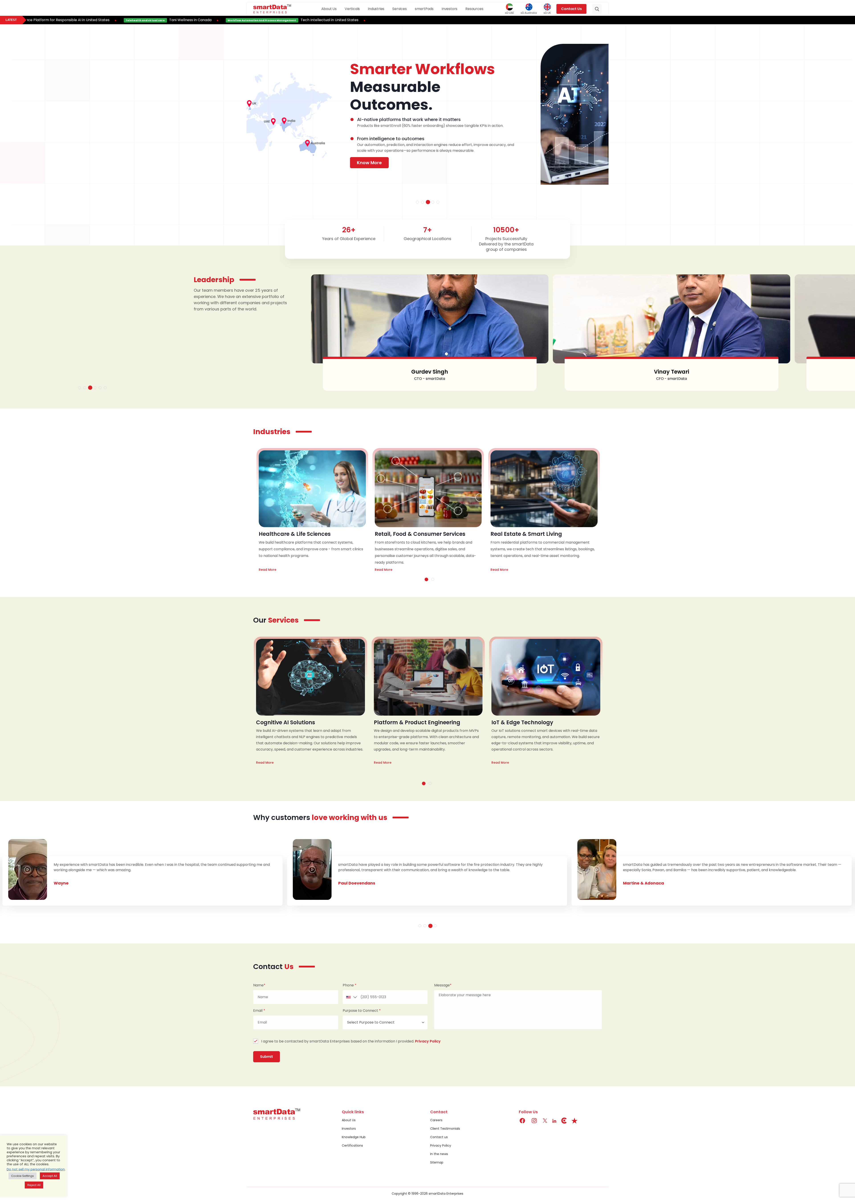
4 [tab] (433, 202)
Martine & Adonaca (75, 883)
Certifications (352, 1145)
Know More (275, 157)
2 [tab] (422, 202)
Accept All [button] (50, 1176)
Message (443, 985)
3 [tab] (427, 202)
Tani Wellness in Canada (101, 19)
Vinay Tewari (429, 371)
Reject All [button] (34, 1185)
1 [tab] (417, 202)
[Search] (597, 9)
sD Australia (529, 12)
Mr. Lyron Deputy (356, 888)
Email (259, 1010)
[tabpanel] (428, 118)
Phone (349, 985)
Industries (376, 8)
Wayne (631, 883)
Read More (267, 569)
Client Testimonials (445, 1128)
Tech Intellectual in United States (241, 19)
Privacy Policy (428, 1041)
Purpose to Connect (362, 1010)
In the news (439, 1154)
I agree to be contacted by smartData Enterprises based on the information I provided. (351, 1041)
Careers (436, 1120)
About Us (329, 8)
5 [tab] (437, 202)
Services (399, 8)
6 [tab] (105, 387)
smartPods (424, 8)
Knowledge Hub (354, 1137)
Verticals (352, 8)
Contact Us (571, 8)
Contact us (439, 1137)
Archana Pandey (671, 371)
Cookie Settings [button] (22, 1176)
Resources (474, 8)
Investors (449, 8)
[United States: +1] (350, 997)
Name (259, 985)
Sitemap (436, 1162)
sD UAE (509, 12)
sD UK (547, 12)
